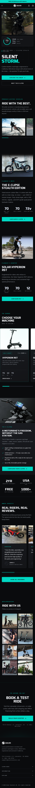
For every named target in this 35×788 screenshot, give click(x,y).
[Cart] (33, 6)
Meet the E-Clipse (17, 83)
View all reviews (17, 580)
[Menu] (2, 6)
